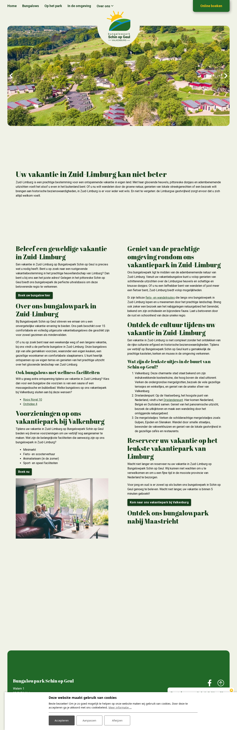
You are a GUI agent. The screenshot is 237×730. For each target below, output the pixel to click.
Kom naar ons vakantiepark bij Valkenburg (159, 502)
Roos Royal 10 (32, 399)
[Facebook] (210, 683)
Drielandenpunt (173, 400)
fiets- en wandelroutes (160, 297)
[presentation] (11, 76)
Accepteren (62, 720)
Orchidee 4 (30, 404)
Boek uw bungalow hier (34, 295)
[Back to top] (220, 683)
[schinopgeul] (118, 25)
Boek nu (23, 471)
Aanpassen (89, 720)
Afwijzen (117, 720)
